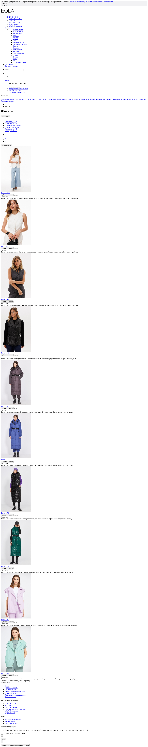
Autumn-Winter (6, 99)
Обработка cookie (11, 693)
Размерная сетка (10, 697)
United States (22, 83)
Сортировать (5, 116)
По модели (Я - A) (11, 131)
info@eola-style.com (15, 26)
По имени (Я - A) (11, 123)
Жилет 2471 (5, 513)
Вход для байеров (11, 723)
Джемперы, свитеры (80, 99)
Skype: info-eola (10, 713)
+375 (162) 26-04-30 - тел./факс (15, 709)
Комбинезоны (104, 99)
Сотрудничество (10, 689)
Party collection (16, 99)
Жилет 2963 (5, 299)
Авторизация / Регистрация (18, 89)
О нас (7, 686)
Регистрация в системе (13, 719)
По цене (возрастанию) (13, 125)
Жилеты (96, 99)
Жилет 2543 (5, 406)
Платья (130, 99)
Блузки (53, 99)
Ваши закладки (10, 721)
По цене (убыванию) (12, 127)
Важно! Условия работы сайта (15, 691)
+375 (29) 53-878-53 (15, 19)
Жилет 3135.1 (5, 193)
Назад (3, 739)
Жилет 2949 (5, 353)
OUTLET (39, 99)
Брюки (58, 99)
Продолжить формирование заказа (12, 745)
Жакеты (90, 99)
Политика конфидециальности (15, 695)
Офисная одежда (122, 99)
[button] (5, 73)
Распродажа (9, 64)
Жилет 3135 (5, 246)
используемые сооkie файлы (103, 2)
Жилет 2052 (5, 620)
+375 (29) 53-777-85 (15, 20)
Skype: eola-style (14, 24)
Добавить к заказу (7, 195)
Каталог (7, 28)
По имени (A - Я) (11, 122)
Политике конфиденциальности (81, 2)
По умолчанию (10, 120)
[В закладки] (15, 195)
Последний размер (7, 101)
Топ (144, 99)
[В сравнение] (17, 195)
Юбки (141, 99)
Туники (136, 99)
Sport (33, 99)
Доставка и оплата (11, 66)
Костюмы (112, 99)
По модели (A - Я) (11, 129)
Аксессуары (47, 99)
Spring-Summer (26, 99)
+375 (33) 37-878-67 (15, 22)
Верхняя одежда (67, 99)
